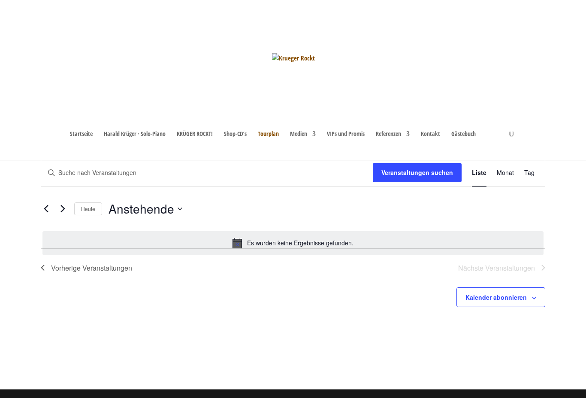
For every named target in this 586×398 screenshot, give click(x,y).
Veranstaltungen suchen (417, 172)
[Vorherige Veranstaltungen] (46, 209)
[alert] (293, 243)
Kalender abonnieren (496, 297)
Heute (88, 208)
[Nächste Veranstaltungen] (62, 209)
